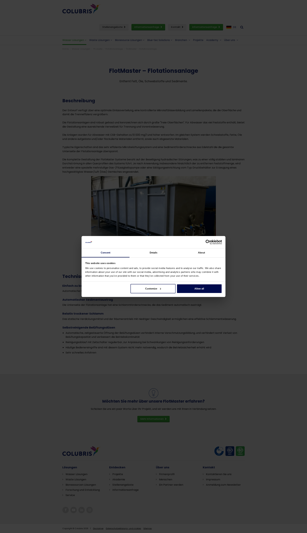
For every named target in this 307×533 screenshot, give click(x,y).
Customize (151, 288)
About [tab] (201, 252)
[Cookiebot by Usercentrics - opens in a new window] (208, 242)
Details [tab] (153, 252)
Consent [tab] (105, 252)
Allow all (199, 288)
